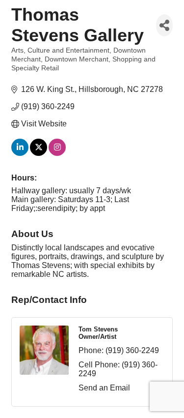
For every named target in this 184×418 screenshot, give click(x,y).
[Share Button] (164, 25)
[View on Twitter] (38, 153)
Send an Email (104, 388)
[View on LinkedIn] (19, 153)
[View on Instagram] (57, 153)
